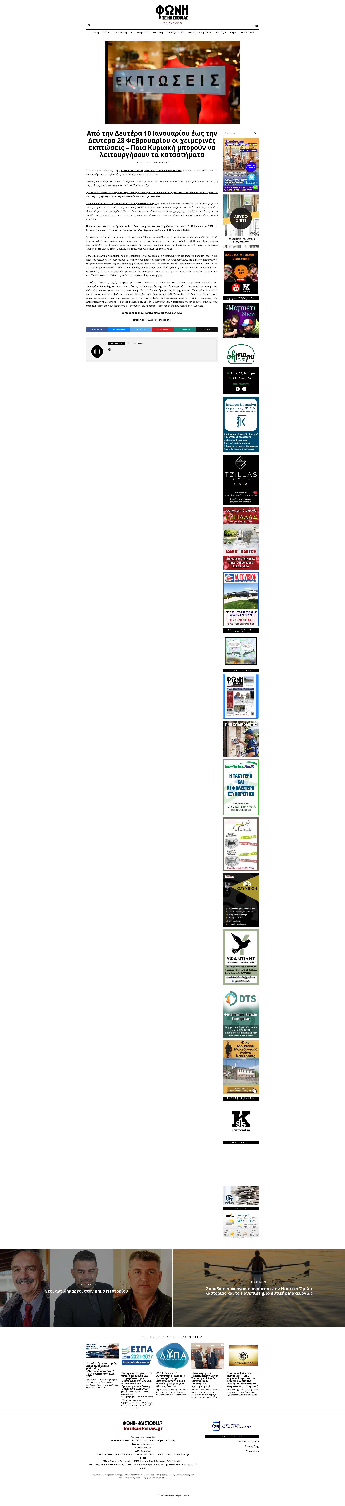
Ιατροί (233, 32)
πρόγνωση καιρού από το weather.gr (241, 1237)
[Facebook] (252, 26)
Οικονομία (152, 162)
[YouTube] (257, 26)
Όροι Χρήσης (252, 1446)
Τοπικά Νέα (164, 162)
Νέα (105, 32)
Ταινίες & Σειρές (175, 32)
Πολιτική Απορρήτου (248, 1441)
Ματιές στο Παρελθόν (199, 32)
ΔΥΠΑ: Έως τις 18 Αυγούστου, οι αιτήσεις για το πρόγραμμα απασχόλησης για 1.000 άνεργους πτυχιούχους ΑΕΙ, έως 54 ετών (170, 1379)
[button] (255, 133)
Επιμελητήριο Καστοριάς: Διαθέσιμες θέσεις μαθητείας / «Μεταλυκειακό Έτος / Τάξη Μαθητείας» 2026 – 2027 (101, 1370)
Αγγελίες (219, 32)
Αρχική (95, 32)
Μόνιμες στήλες (121, 32)
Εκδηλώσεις (143, 32)
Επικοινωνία (247, 32)
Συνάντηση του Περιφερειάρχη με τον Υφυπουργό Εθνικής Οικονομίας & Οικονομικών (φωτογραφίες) (204, 1379)
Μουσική (158, 32)
